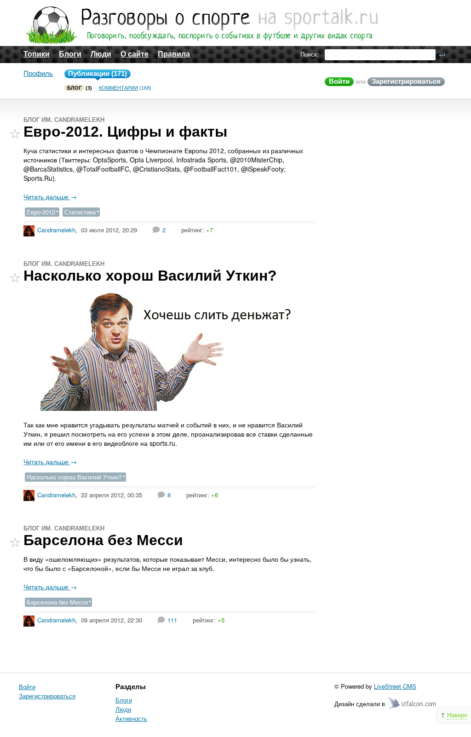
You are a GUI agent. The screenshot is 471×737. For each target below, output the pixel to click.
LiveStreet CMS (395, 686)
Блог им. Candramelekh (63, 119)
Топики (36, 54)
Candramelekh (56, 229)
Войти (339, 81)
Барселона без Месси (103, 540)
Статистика (80, 211)
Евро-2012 (41, 211)
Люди (101, 54)
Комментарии (118, 88)
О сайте (135, 54)
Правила (174, 54)
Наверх (457, 714)
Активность (131, 718)
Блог (74, 88)
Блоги (70, 54)
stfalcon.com (412, 703)
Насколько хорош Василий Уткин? (150, 275)
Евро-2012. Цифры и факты (125, 131)
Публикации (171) (97, 73)
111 (172, 620)
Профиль (38, 73)
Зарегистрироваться (406, 81)
